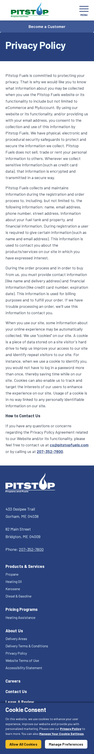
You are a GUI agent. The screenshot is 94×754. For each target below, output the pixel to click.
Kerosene (12, 589)
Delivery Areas (16, 638)
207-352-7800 (50, 451)
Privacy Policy (70, 729)
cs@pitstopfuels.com (69, 444)
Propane (11, 574)
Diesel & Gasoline (18, 596)
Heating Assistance (20, 617)
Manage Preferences (66, 744)
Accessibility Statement (23, 667)
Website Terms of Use (22, 660)
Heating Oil (13, 581)
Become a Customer (47, 26)
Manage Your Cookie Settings (61, 734)
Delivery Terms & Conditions (26, 646)
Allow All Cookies (23, 744)
